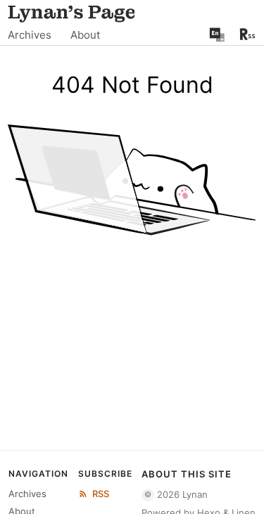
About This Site (187, 474)
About (85, 34)
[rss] (247, 34)
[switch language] (216, 34)
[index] (71, 12)
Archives (29, 34)
